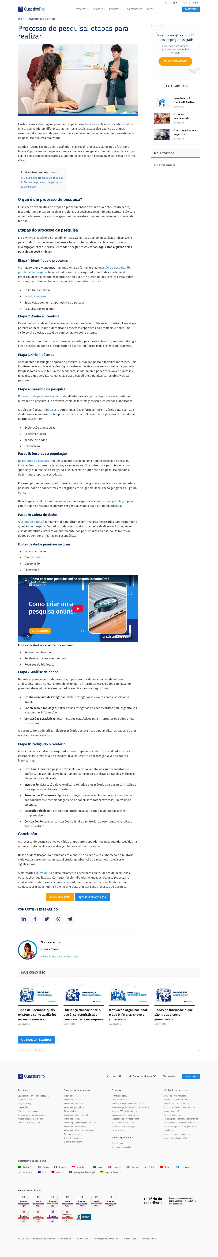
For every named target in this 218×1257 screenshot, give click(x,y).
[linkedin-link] (114, 1076)
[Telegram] (70, 919)
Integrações (23, 1107)
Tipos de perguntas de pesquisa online (180, 1126)
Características (134, 9)
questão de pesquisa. (112, 267)
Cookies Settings (149, 1239)
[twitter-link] (108, 1076)
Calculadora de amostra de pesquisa (33, 1096)
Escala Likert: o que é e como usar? (178, 1100)
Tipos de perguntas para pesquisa (32, 1115)
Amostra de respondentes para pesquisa (129, 1103)
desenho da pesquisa (35, 396)
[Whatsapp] (58, 919)
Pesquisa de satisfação (73, 1103)
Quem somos (117, 1143)
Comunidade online (120, 1100)
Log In (195, 2)
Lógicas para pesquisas (28, 1111)
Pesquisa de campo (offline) (76, 1115)
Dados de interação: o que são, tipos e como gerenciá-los (173, 1014)
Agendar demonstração (92, 897)
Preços (149, 9)
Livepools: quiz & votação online (125, 1119)
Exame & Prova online (73, 1138)
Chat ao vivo (169, 1076)
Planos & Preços (118, 1130)
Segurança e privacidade (122, 1147)
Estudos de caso (35, 296)
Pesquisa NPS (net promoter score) (79, 1130)
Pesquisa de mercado (73, 1100)
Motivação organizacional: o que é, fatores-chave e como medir (128, 1014)
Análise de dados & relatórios (30, 1119)
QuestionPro (44, 873)
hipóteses (50, 409)
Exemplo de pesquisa (73, 1134)
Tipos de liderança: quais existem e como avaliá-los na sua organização (37, 1014)
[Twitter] (47, 919)
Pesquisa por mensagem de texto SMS (80, 1123)
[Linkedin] (24, 919)
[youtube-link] (120, 1076)
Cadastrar (191, 9)
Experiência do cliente (73, 1142)
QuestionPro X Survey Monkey (176, 1103)
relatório (99, 751)
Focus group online (172, 1115)
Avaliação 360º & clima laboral (124, 1111)
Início (21, 19)
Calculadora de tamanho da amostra (179, 1107)
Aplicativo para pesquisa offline (125, 1115)
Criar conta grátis (60, 897)
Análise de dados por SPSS (175, 1138)
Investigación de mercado (42, 19)
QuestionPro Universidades (123, 1123)
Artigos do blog (24, 1103)
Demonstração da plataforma (30, 1123)
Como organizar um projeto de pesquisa (184, 134)
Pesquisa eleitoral (71, 1111)
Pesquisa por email (72, 1119)
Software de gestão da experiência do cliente (130, 1107)
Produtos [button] (81, 9)
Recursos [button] (114, 9)
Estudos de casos (25, 1100)
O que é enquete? (171, 1111)
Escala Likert (169, 1130)
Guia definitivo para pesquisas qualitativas (182, 1123)
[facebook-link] (101, 1076)
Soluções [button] (98, 9)
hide (53, 172)
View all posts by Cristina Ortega (60, 956)
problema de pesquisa (33, 272)
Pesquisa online (71, 1096)
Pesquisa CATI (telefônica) (75, 1126)
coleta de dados (31, 522)
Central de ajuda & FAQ (144, 1076)
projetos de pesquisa (35, 461)
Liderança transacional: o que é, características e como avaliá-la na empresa (83, 1014)
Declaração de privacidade (106, 1239)
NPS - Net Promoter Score (175, 1096)
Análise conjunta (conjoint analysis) (179, 1134)
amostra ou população (111, 501)
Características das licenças (123, 1126)
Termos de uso (130, 1239)
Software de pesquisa (120, 1096)
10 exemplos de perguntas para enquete (181, 1119)
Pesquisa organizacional (74, 1107)
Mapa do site (82, 1239)
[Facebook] (35, 919)
